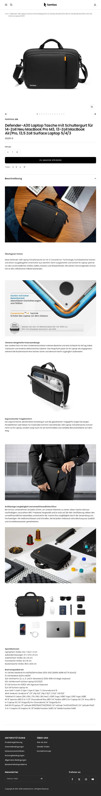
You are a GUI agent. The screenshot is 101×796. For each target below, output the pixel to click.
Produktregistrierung (13, 742)
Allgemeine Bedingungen (15, 760)
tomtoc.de (11, 119)
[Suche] (11, 5)
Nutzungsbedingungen (14, 755)
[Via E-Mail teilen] (24, 167)
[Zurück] (6, 114)
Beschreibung (13, 178)
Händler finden (43, 746)
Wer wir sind (42, 742)
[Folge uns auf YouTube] (92, 779)
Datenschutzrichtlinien (14, 751)
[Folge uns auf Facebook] (72, 779)
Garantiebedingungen (14, 746)
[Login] (95, 5)
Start (6, 14)
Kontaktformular (44, 751)
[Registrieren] (41, 778)
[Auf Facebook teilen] (13, 167)
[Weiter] (95, 114)
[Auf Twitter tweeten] (20, 167)
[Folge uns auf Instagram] (86, 779)
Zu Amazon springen (51, 160)
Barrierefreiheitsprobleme (16, 764)
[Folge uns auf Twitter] (79, 779)
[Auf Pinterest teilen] (16, 167)
